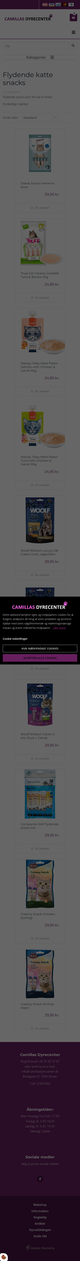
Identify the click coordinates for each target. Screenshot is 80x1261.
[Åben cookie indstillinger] (4, 1257)
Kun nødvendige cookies (40, 648)
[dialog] (40, 630)
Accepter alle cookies (40, 658)
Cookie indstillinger (15, 638)
